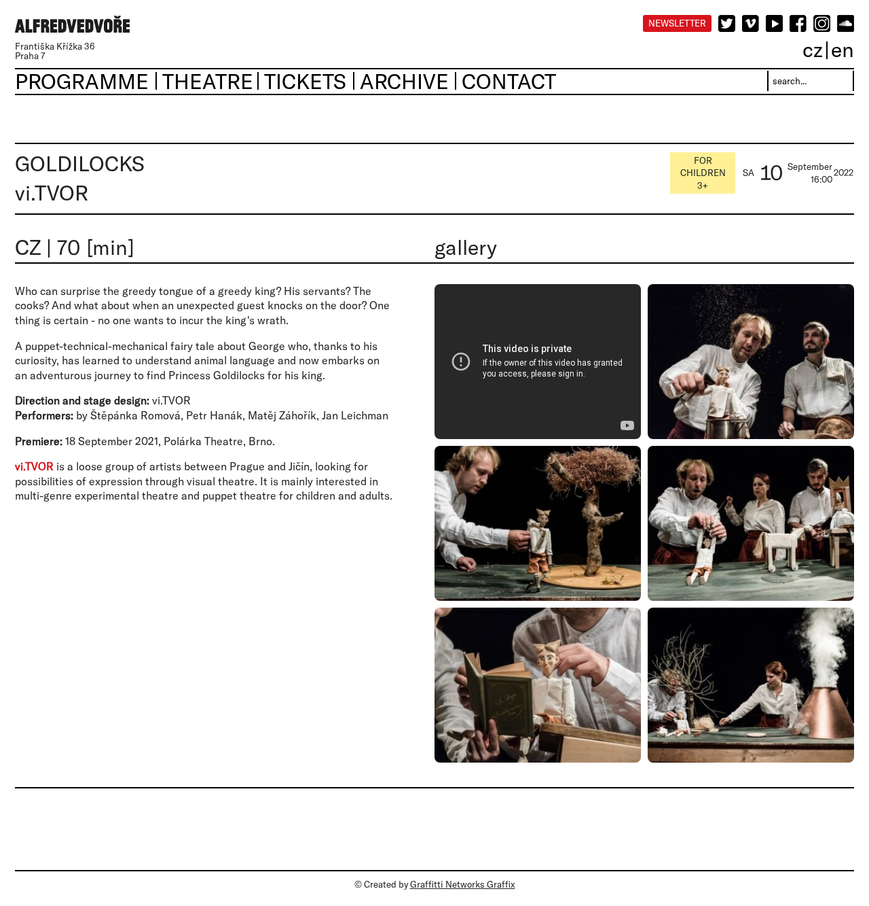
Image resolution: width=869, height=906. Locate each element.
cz (812, 49)
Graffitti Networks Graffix (462, 884)
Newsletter (677, 23)
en (842, 49)
